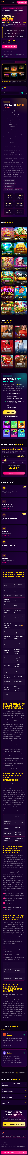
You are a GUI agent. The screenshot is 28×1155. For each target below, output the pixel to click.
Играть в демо (9, 412)
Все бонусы (8, 51)
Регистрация (22, 2)
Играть (23, 1150)
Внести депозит (14, 473)
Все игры (4, 225)
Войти (13, 2)
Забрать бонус (8, 46)
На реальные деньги (11, 417)
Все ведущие (5, 322)
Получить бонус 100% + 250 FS (14, 1124)
